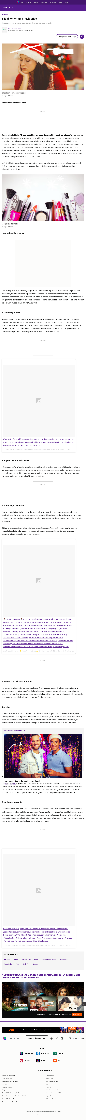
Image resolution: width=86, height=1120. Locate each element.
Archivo (4, 1084)
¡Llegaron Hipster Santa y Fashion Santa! (22, 781)
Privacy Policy (50, 1075)
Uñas (17, 964)
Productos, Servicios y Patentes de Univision (14, 1096)
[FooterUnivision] (11, 1038)
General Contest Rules (8, 1099)
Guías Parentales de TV (52, 1090)
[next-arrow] (84, 1004)
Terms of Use (49, 1078)
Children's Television (51, 1099)
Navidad (5, 14)
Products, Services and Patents (54, 1093)
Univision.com (16, 29)
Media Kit (48, 1087)
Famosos (44, 2)
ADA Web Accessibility (52, 1081)
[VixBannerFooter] (43, 1030)
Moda (16, 959)
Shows (36, 2)
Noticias (28, 2)
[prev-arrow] (0, 1004)
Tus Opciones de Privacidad (10, 1102)
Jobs (47, 1084)
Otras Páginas (34, 1038)
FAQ (3, 1090)
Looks (35, 964)
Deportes (53, 2)
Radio (60, 2)
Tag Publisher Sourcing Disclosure (12, 1093)
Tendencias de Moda (30, 959)
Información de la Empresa (10, 1081)
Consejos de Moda (49, 959)
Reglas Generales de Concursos (54, 1096)
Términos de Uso (7, 1078)
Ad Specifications (7, 1087)
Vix (22, 2)
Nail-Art (26, 964)
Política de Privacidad (8, 1075)
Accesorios (64, 959)
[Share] (82, 37)
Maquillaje (8, 964)
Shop (66, 2)
